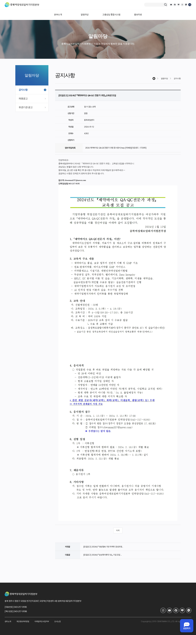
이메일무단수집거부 (42, 621)
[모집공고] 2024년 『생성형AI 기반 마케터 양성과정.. (103, 547)
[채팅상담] (187, 626)
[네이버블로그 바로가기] (182, 610)
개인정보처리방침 (22, 621)
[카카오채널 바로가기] (188, 610)
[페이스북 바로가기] (176, 610)
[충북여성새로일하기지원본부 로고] (22, 4)
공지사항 (23, 89)
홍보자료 (138, 14)
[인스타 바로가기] (163, 610)
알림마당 (85, 14)
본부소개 (58, 14)
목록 (118, 530)
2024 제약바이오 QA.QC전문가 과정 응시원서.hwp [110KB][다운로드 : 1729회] (116, 148)
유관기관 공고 (26, 107)
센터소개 (8, 621)
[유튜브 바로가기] (169, 610)
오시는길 (57, 621)
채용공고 (23, 98)
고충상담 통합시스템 (111, 14)
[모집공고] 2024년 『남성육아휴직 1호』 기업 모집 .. (102, 555)
